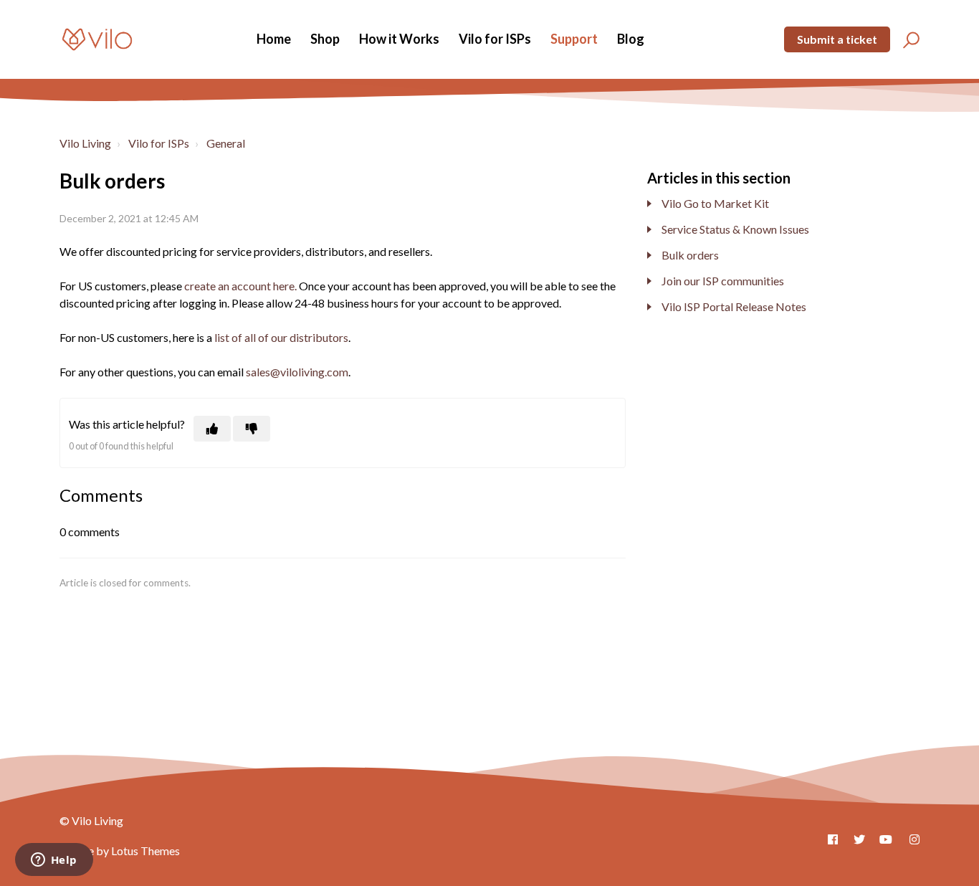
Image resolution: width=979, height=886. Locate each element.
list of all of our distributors (281, 337)
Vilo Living (85, 143)
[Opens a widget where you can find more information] (53, 861)
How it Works (399, 39)
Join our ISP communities (723, 280)
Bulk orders (690, 255)
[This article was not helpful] (251, 429)
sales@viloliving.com (297, 371)
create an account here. (240, 285)
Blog (630, 39)
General (225, 143)
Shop (325, 39)
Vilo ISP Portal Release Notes (734, 306)
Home (274, 39)
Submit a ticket (837, 39)
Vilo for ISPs (495, 39)
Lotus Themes (145, 850)
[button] (909, 39)
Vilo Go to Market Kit (715, 203)
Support (574, 39)
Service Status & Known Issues (735, 229)
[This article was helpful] (212, 429)
